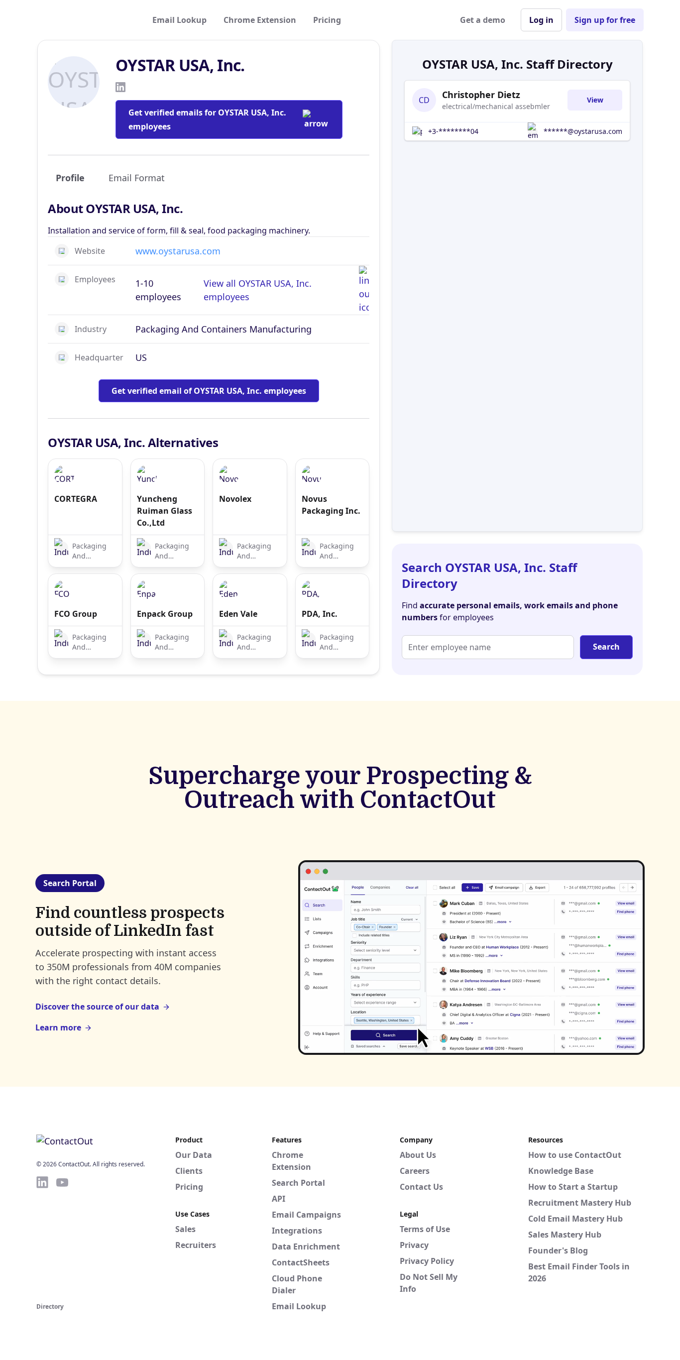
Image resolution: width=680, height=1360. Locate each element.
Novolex (235, 498)
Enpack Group (165, 613)
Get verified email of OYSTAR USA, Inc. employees (209, 390)
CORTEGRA (75, 498)
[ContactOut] (85, 19)
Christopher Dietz (481, 95)
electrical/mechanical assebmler (496, 106)
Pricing (327, 19)
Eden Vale (238, 613)
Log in (541, 19)
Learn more (58, 1027)
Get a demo (482, 19)
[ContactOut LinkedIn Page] (42, 1237)
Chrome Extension (260, 19)
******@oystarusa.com (583, 131)
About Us (418, 1154)
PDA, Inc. (320, 613)
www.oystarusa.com (178, 251)
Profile (70, 178)
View (595, 100)
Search (606, 646)
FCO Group (75, 613)
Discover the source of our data (97, 1006)
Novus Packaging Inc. (331, 504)
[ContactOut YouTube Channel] (62, 1237)
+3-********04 (453, 131)
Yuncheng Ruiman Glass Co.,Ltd (164, 510)
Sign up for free (604, 19)
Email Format (137, 178)
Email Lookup (179, 19)
